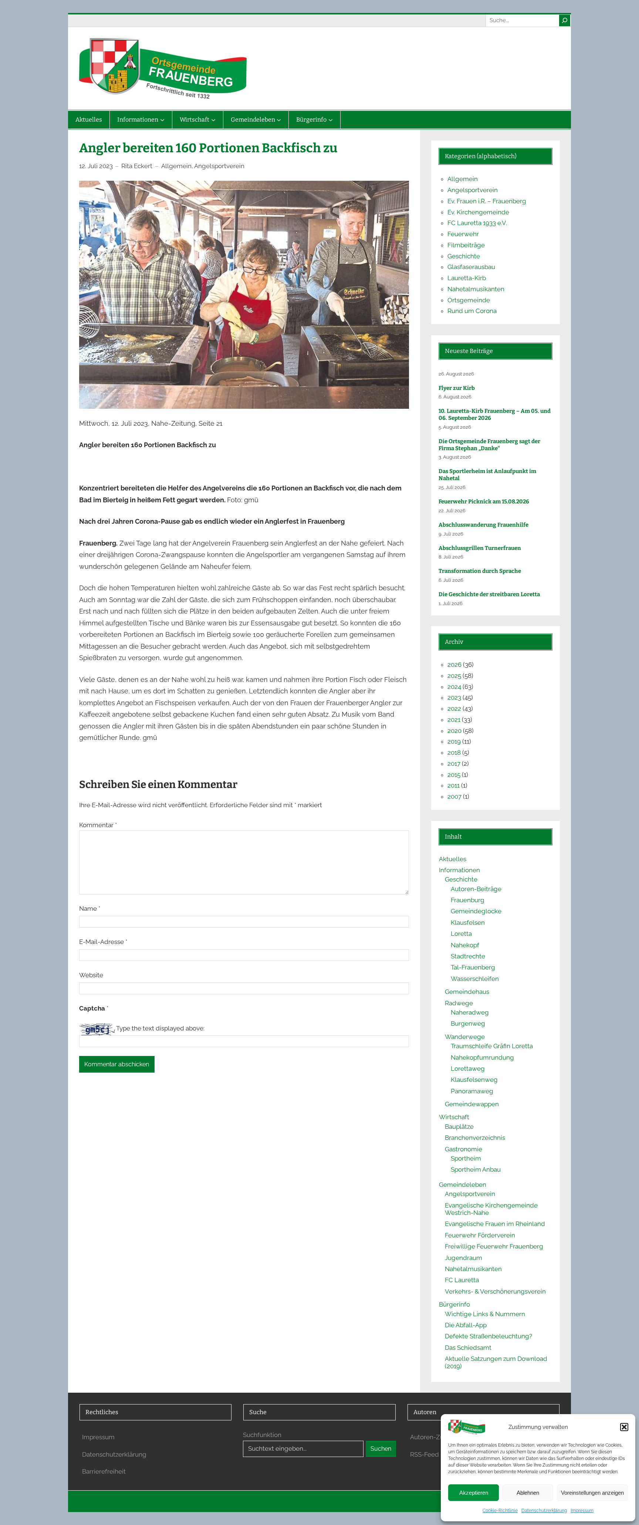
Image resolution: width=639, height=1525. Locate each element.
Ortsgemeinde (468, 300)
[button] (624, 1427)
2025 (454, 675)
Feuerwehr (463, 234)
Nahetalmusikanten (475, 289)
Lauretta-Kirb (466, 278)
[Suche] (564, 20)
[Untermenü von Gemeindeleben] (279, 120)
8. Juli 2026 (451, 557)
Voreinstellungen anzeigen (592, 1493)
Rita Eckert (136, 166)
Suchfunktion (262, 1435)
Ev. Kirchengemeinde (478, 212)
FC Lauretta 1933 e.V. (477, 223)
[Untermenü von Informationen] (162, 120)
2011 (453, 785)
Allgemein (176, 166)
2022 (454, 708)
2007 (454, 796)
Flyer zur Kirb (457, 388)
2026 (454, 664)
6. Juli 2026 (451, 580)
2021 (453, 719)
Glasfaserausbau (471, 267)
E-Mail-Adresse (103, 941)
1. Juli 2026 (451, 603)
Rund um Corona (472, 311)
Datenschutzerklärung (544, 1510)
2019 (454, 741)
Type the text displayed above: (160, 1028)
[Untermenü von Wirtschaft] (213, 120)
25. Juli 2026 (452, 487)
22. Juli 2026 (452, 510)
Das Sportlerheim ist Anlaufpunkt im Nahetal (487, 475)
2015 (453, 774)
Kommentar (98, 825)
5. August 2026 (455, 427)
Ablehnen (528, 1493)
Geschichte (463, 256)
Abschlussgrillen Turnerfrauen (480, 548)
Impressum (582, 1510)
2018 (454, 752)
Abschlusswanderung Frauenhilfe (483, 525)
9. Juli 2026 (451, 534)
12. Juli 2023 (96, 166)
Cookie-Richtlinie (500, 1510)
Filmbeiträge (466, 245)
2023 (454, 697)
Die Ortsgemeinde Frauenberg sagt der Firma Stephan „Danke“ (489, 445)
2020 (454, 730)
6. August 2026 (455, 397)
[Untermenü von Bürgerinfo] (330, 120)
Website (91, 975)
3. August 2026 (455, 457)
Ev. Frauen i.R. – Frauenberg (486, 201)
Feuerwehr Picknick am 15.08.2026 (484, 501)
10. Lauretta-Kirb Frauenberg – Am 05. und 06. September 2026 (495, 414)
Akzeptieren (473, 1493)
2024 (454, 686)
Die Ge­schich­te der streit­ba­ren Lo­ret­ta (490, 594)
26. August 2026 (456, 374)
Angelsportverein (219, 166)
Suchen (381, 1448)
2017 (453, 763)
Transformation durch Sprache (480, 571)
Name (89, 908)
